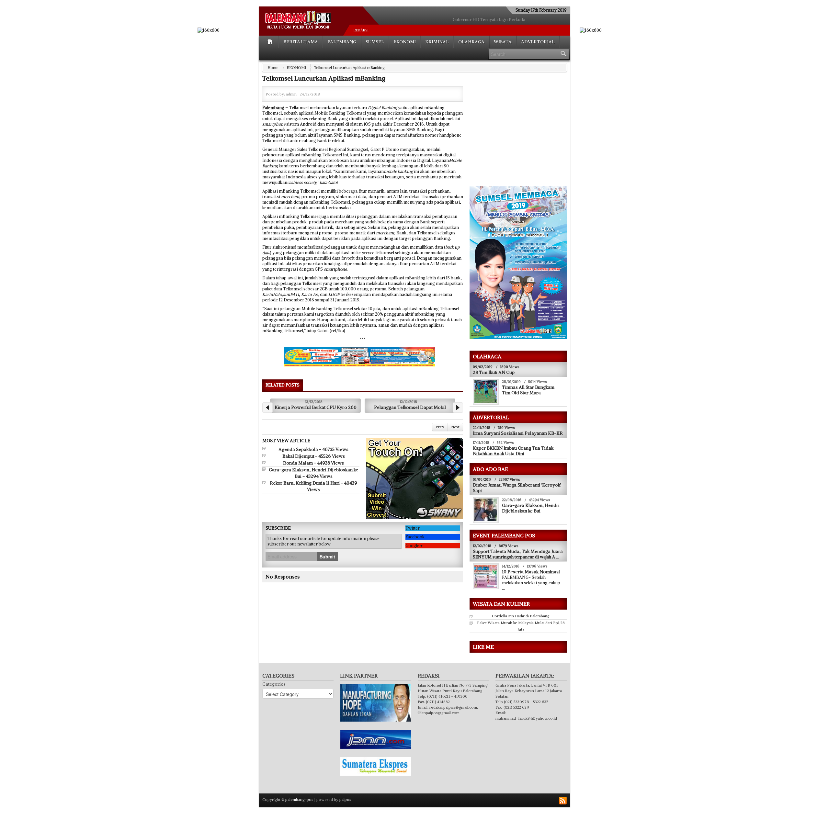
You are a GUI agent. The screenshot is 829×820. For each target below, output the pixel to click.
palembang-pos (299, 799)
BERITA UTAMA (300, 42)
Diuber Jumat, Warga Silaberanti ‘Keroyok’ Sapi (517, 487)
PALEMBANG (341, 42)
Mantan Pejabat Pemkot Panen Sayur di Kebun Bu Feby (489, 19)
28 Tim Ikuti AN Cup (494, 372)
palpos (345, 799)
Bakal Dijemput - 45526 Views (313, 465)
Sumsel (375, 42)
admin (291, 94)
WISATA (503, 42)
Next (455, 435)
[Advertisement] (524, 133)
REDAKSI (361, 30)
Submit (327, 565)
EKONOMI (404, 42)
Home (272, 67)
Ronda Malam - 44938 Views (313, 472)
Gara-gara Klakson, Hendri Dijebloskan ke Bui (531, 508)
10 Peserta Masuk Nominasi (531, 572)
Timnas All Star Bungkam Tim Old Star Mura (528, 390)
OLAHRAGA (471, 42)
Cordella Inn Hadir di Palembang (521, 615)
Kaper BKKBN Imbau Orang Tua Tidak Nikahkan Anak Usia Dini (513, 450)
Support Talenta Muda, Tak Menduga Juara (518, 551)
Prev (440, 435)
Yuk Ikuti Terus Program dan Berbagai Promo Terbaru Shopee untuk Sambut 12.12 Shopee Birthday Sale (410, 411)
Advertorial (538, 42)
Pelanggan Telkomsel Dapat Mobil (315, 407)
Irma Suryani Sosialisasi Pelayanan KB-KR (518, 433)
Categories (274, 684)
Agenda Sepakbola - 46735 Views (313, 458)
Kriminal (437, 42)
